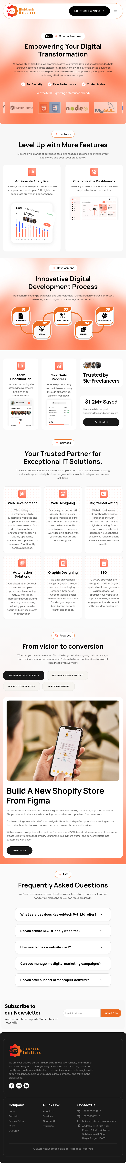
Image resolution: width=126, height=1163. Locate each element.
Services (48, 1116)
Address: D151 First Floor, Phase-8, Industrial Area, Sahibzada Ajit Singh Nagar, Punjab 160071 (96, 1132)
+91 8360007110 (91, 1116)
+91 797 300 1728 (91, 1111)
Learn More (19, 850)
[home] (21, 11)
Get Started (101, 422)
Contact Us (49, 1121)
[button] (115, 11)
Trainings (48, 1126)
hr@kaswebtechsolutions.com (97, 1121)
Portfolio (13, 1116)
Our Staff (14, 1131)
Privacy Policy (16, 1121)
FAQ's (12, 1126)
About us (48, 1111)
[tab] (23, 675)
